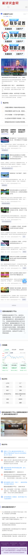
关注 (7, 402)
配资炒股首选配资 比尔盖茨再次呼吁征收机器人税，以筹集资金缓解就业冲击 (18, 191)
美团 (7, 399)
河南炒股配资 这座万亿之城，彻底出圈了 (14, 74)
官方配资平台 (7, 394)
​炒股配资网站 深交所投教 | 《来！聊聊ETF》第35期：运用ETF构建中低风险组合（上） (14, 518)
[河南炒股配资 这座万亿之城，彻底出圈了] (14, 67)
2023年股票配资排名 (6, 221)
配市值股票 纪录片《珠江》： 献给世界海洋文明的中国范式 (15, 483)
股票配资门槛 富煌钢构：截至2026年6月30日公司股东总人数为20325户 (18, 289)
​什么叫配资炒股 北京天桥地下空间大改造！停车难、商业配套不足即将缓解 (14, 512)
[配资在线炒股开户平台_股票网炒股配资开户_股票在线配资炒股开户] (10, 3)
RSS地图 (19, 550)
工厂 (20, 383)
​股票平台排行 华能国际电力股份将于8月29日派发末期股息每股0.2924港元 (14, 524)
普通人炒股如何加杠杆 (20, 394)
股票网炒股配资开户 (13, 544)
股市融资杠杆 (5, 150)
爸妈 (7, 386)
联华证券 (17, 552)
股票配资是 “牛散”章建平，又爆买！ (18, 173)
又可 (24, 236)
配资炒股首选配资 (6, 203)
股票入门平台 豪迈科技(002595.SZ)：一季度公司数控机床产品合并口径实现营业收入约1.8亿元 (15, 453)
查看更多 (14, 305)
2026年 (24, 283)
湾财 (20, 390)
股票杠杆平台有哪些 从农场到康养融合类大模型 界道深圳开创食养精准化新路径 (18, 258)
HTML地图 (23, 550)
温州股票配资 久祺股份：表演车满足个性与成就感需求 (15, 498)
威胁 (20, 402)
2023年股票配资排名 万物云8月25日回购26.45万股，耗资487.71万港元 (18, 210)
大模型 (24, 268)
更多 (24, 14)
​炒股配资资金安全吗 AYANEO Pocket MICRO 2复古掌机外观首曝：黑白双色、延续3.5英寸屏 (14, 535)
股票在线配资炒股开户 (22, 544)
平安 (20, 386)
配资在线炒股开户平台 (4, 544)
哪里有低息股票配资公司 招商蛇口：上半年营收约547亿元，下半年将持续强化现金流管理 (18, 156)
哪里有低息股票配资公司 (7, 168)
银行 (7, 390)
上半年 (7, 383)
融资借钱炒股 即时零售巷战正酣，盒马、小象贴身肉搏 (15, 468)
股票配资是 (4, 185)
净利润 (24, 251)
